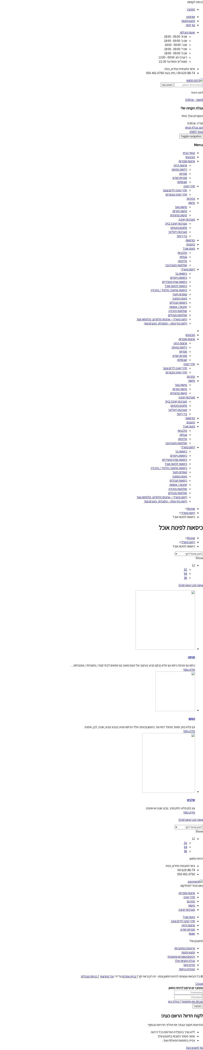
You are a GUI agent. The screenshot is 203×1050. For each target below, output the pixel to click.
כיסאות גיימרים (178, 278)
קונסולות (182, 182)
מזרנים (191, 199)
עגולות (183, 257)
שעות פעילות (187, 32)
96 (185, 578)
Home (191, 509)
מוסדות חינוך (179, 294)
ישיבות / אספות (178, 307)
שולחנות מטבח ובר (176, 265)
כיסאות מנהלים (178, 303)
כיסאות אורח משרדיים (174, 282)
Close (199, 984)
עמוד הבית (189, 153)
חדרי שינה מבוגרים (176, 194)
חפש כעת (167, 85)
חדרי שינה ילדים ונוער (175, 190)
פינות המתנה (179, 298)
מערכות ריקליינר (177, 232)
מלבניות (182, 253)
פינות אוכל (189, 248)
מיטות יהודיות (179, 211)
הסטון (192, 719)
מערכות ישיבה (187, 219)
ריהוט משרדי (188, 269)
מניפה (191, 657)
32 (185, 569)
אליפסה (182, 261)
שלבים (191, 800)
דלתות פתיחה (179, 169)
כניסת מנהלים (89, 976)
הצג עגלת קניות (194, 127)
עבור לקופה (196, 132)
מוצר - (194, 100)
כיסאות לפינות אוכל (176, 286)
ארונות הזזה (180, 165)
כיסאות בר (181, 273)
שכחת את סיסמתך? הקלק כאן (185, 1001)
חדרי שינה (189, 186)
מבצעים (190, 157)
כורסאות (190, 240)
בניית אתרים (129, 976)
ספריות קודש (179, 178)
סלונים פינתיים (179, 228)
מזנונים (191, 244)
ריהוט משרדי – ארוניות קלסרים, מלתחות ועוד (162, 319)
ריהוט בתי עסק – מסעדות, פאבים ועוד (165, 323)
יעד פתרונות (107, 976)
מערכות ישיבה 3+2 (176, 223)
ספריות (183, 174)
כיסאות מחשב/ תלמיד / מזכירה (169, 290)
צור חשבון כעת (194, 1048)
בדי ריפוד (182, 236)
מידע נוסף (189, 669)
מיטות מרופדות (178, 215)
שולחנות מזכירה (178, 311)
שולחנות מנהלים (177, 315)
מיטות (191, 203)
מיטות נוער (181, 207)
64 (185, 574)
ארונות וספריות (187, 161)
